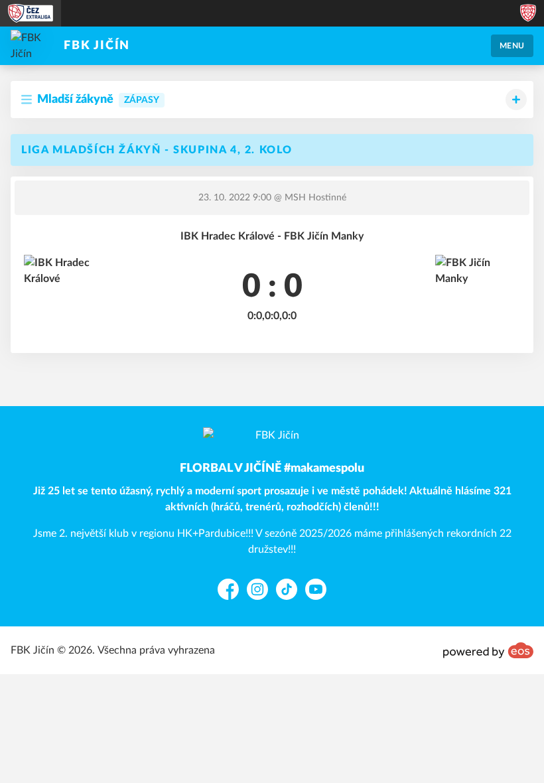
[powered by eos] (488, 650)
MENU (512, 46)
